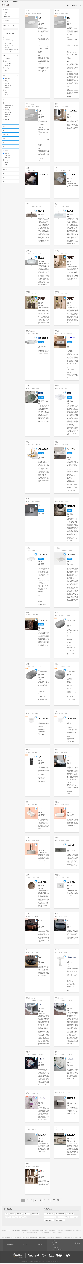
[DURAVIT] (72, 337)
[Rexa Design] (72, 1098)
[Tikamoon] (72, 757)
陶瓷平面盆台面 (23, 1217)
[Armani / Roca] (72, 554)
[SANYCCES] (43, 808)
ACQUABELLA (9, 40)
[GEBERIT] (43, 337)
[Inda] (72, 845)
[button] (10, 25)
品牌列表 (54, 1240)
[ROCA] (43, 210)
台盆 (6, 1213)
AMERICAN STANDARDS (11, 49)
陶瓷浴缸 (15, 1217)
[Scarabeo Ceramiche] (72, 620)
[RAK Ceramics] (43, 506)
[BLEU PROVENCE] (43, 1058)
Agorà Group (8, 42)
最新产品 (7, 20)
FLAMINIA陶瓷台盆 (60, 1213)
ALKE (7, 47)
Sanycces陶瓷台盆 (60, 1220)
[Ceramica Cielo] (72, 257)
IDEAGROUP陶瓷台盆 (63, 1217)
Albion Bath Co (9, 43)
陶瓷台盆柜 (19, 1213)
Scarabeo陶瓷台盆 (49, 1213)
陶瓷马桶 (12, 1213)
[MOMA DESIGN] (43, 1171)
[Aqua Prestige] (72, 957)
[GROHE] (72, 393)
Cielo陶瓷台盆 (70, 1213)
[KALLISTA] (43, 554)
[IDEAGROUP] (43, 18)
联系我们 (41, 342)
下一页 (56, 1200)
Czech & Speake (9, 33)
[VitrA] (72, 448)
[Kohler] (72, 506)
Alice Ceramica (9, 45)
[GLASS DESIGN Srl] (43, 921)
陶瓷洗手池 (7, 1217)
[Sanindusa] (43, 718)
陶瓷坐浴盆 (27, 1213)
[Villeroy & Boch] (43, 393)
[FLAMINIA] (72, 111)
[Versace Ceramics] (43, 620)
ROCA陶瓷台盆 (74, 1217)
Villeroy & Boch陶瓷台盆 (50, 1217)
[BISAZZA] (43, 448)
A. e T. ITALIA (9, 38)
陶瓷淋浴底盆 (35, 1213)
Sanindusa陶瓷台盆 (49, 1220)
